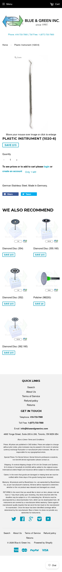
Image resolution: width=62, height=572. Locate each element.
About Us (31, 391)
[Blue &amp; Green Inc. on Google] (31, 519)
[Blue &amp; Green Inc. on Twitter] (13, 519)
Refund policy (31, 400)
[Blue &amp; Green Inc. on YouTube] (48, 519)
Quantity (6, 154)
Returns (31, 404)
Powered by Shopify (43, 542)
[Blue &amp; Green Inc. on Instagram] (39, 519)
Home (5, 44)
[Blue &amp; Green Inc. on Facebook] (22, 519)
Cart (57, 4)
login (46, 166)
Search (31, 387)
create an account (12, 171)
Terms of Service (31, 396)
